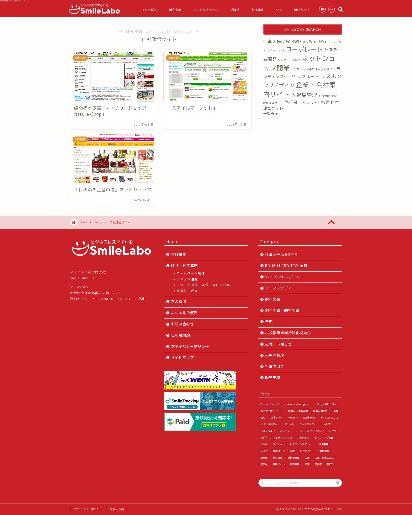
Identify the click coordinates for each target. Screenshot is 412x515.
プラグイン (303, 437)
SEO (305, 42)
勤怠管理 (324, 95)
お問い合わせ (182, 324)
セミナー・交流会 (289, 59)
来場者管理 (274, 355)
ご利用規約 (180, 335)
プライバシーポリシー (190, 346)
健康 (292, 451)
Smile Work (276, 417)
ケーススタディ (278, 288)
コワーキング (275, 50)
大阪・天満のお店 (324, 457)
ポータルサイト (325, 69)
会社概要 (257, 9)
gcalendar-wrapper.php (298, 404)
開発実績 (272, 377)
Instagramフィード (271, 411)
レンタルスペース (205, 9)
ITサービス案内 (184, 265)
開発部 (318, 464)
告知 (269, 321)
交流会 (264, 451)
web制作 (293, 417)
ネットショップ (315, 431)
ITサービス (149, 9)
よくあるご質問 (184, 312)
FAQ (279, 9)
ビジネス (265, 437)
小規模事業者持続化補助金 (288, 332)
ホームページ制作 (190, 273)
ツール (298, 431)
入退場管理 (304, 94)
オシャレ (289, 424)
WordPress (320, 42)
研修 (307, 464)
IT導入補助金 (276, 42)
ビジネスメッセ (283, 437)
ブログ (234, 9)
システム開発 (187, 279)
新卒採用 (294, 464)
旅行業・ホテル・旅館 (307, 102)
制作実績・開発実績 (282, 310)
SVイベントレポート (282, 276)
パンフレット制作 (302, 69)
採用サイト (279, 464)
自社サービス (187, 290)
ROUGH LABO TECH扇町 (286, 265)
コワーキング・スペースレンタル (203, 285)
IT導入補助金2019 (281, 254)
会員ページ (279, 451)
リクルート (308, 77)
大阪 (307, 457)
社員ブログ (274, 366)
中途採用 (324, 444)
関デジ (330, 464)
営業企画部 (293, 457)
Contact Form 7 (269, 404)
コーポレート (304, 49)
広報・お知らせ (278, 344)
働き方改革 (306, 451)
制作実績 (175, 9)
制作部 (264, 457)
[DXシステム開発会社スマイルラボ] (94, 14)
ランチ (264, 444)
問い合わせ (301, 9)
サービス (326, 424)
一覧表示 (270, 113)
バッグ (332, 431)
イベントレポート (269, 424)
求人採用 (178, 301)
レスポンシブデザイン (302, 444)
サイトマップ (182, 357)
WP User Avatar (330, 417)
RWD (296, 42)
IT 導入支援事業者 (298, 411)
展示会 (264, 464)
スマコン (284, 431)
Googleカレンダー (326, 404)
